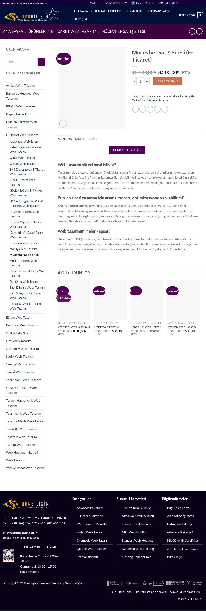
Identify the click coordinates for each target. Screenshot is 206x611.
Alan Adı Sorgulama (180, 516)
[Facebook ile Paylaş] (135, 109)
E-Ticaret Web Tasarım (73, 31)
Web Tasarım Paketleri (92, 524)
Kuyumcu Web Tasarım (24, 243)
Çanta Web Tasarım (22, 158)
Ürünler (114, 11)
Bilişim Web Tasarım (20, 106)
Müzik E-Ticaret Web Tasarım (23, 263)
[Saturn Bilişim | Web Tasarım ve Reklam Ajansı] (35, 15)
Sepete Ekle (168, 81)
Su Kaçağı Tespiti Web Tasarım (21, 390)
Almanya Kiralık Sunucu (138, 516)
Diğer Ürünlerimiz (18, 114)
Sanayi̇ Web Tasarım (20, 372)
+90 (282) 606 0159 (52, 523)
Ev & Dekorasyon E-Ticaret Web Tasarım (27, 172)
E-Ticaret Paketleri (90, 516)
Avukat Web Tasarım (20, 85)
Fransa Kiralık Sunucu (136, 524)
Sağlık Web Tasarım (20, 356)
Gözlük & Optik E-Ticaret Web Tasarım (26, 193)
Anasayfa (81, 11)
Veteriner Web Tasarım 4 (74, 327)
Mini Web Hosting (134, 532)
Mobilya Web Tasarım (23, 249)
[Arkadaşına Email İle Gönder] (150, 109)
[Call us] (32, 593)
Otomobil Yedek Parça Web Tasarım (27, 273)
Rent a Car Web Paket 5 (146, 327)
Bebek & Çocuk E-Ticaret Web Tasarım (26, 150)
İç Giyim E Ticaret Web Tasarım (24, 214)
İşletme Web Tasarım (91, 549)
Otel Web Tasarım (18, 341)
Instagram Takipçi (179, 524)
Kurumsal (98, 11)
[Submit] (41, 62)
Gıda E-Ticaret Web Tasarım (22, 182)
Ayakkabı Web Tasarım (181, 327)
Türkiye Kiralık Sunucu (137, 508)
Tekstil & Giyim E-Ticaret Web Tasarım (25, 306)
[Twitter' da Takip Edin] (190, 3)
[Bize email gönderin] (194, 3)
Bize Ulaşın (175, 557)
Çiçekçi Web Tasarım (23, 163)
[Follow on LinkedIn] (51, 593)
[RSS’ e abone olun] (45, 593)
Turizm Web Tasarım (20, 444)
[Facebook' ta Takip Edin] (182, 3)
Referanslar (159, 11)
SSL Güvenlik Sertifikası (183, 540)
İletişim (81, 19)
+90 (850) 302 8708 (53, 518)
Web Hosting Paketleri (22, 452)
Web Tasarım (15, 460)
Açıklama (65, 138)
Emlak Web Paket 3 (106, 327)
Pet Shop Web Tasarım (24, 281)
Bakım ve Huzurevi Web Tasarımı (23, 95)
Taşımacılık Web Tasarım (23, 413)
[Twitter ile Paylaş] (142, 109)
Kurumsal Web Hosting (138, 549)
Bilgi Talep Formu (179, 508)
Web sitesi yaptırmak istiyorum (183, 549)
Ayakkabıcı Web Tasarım (25, 141)
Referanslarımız (87, 557)
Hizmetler (134, 11)
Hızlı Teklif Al (171, 3)
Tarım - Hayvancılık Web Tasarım (23, 403)
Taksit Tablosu (86, 138)
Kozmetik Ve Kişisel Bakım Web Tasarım (26, 235)
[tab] (65, 139)
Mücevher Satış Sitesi (123, 31)
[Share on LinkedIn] (164, 109)
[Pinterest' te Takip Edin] (38, 593)
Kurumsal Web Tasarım (22, 325)
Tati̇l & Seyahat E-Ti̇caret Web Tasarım (25, 296)
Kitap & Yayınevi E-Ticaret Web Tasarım (26, 224)
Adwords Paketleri (90, 508)
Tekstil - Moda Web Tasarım (25, 421)
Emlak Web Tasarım (90, 532)
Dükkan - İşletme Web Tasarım (21, 124)
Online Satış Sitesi (18, 333)
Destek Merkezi (145, 3)
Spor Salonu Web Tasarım (23, 380)
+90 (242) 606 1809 (24, 523)
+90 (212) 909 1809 (24, 518)
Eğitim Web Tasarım (20, 317)
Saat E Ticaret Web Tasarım (27, 287)
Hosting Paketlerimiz (136, 557)
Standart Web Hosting (137, 540)
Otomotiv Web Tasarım (22, 348)
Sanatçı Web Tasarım (20, 364)
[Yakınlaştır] (63, 124)
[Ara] (201, 3)
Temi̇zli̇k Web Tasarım (21, 429)
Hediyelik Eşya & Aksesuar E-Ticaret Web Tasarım (26, 203)
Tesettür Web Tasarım (21, 437)
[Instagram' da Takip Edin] (186, 3)
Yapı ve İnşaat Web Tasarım (25, 468)
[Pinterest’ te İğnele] (157, 109)
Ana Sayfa (13, 31)
